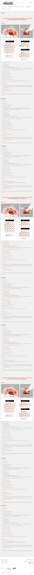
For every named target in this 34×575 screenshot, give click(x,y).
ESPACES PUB (28, 6)
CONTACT (4, 9)
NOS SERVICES (10, 6)
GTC (29, 561)
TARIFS (22, 6)
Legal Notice (25, 561)
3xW (9, 572)
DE (32, 2)
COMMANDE (3, 6)
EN (31, 2)
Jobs (32, 561)
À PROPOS (9, 9)
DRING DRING (17, 6)
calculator (13, 19)
